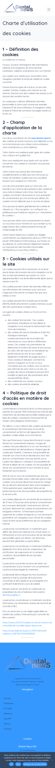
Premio (7, 723)
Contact (8, 729)
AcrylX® (7, 718)
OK (11, 764)
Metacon (8, 713)
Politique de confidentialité (35, 764)
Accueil (7, 698)
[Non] (52, 760)
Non (18, 764)
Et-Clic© (8, 708)
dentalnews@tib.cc (12, 595)
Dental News (35, 678)
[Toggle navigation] (48, 9)
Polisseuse (9, 703)
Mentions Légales (36, 681)
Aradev (36, 684)
